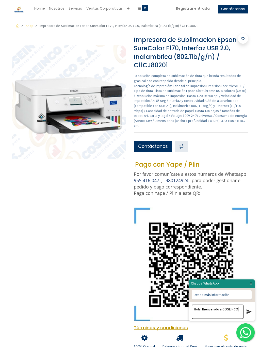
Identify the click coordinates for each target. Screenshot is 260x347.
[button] (128, 8)
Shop (30, 25)
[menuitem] (39, 8)
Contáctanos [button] (153, 146)
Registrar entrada (193, 8)
